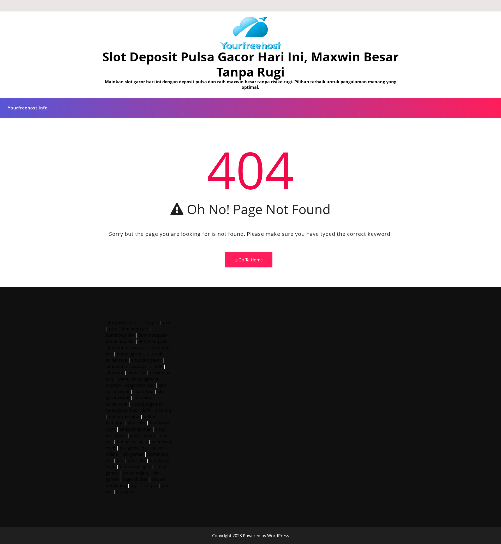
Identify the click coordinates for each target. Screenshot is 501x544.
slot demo (143, 391)
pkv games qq (133, 448)
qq (133, 485)
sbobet (159, 479)
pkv (166, 322)
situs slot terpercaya (126, 347)
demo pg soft (130, 354)
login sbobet (135, 479)
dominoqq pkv (134, 329)
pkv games (132, 454)
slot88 (156, 366)
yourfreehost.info (28, 108)
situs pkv (150, 322)
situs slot (114, 373)
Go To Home (250, 260)
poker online (143, 435)
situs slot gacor (147, 360)
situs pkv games (121, 322)
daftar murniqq (124, 416)
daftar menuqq (156, 410)
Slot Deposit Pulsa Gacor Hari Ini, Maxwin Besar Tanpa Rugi (250, 64)
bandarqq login (132, 441)
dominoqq (116, 485)
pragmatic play (139, 385)
